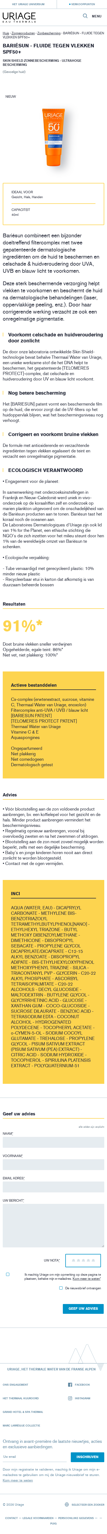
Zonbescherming (49, 33)
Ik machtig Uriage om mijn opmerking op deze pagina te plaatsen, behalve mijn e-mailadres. (62, 1277)
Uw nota (52, 1260)
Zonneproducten (23, 33)
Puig (53, 1523)
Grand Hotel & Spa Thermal (23, 1411)
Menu (97, 16)
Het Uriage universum (28, 4)
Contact (11, 1518)
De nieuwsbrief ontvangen (83, 1288)
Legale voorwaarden (38, 1518)
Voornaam (13, 1156)
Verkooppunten (83, 4)
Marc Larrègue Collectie (21, 1425)
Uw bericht (13, 1200)
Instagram (82, 1398)
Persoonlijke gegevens (76, 1518)
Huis (6, 33)
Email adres (14, 1178)
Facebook (82, 1384)
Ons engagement (15, 1384)
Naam (8, 1134)
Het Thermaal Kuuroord (21, 1398)
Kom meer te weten (86, 1279)
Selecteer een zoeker (87, 1504)
